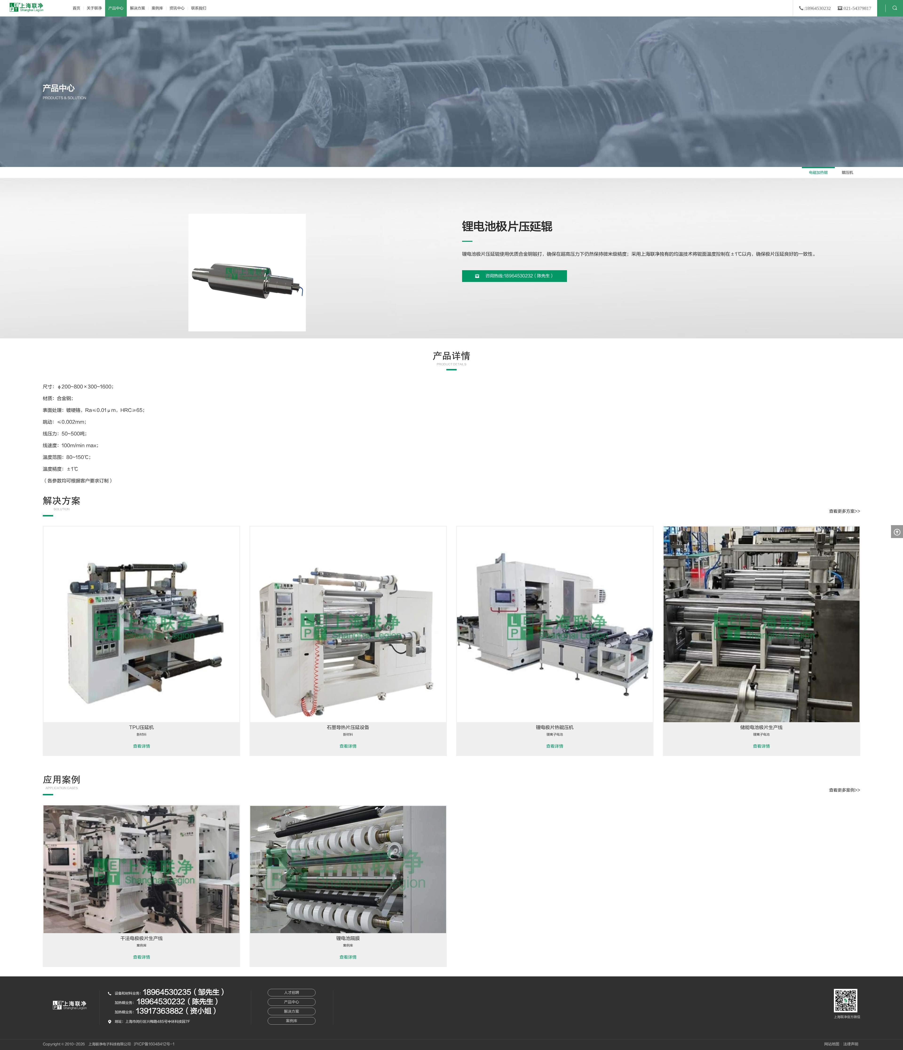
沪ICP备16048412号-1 (154, 1044)
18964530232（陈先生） (178, 1002)
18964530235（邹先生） (184, 992)
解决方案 (137, 8)
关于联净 (94, 8)
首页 (76, 8)
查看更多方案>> (844, 511)
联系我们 (198, 8)
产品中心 (115, 8)
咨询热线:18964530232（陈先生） (519, 275)
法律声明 (850, 1044)
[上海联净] (27, 7)
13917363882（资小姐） (177, 1011)
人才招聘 (291, 993)
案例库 (157, 8)
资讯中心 (177, 8)
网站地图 (831, 1044)
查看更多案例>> (844, 790)
